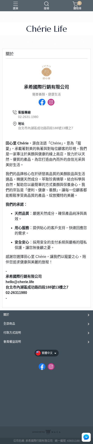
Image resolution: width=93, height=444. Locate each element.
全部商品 (9, 323)
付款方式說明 (12, 332)
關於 (6, 314)
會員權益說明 (12, 341)
